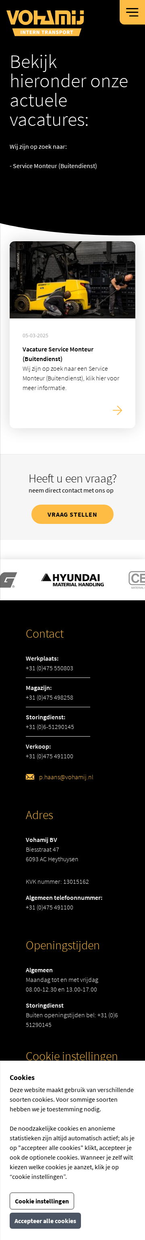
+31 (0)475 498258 (49, 697)
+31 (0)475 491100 (49, 756)
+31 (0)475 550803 (49, 668)
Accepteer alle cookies (45, 1221)
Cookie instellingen (42, 1201)
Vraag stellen (72, 514)
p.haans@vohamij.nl (66, 777)
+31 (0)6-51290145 (50, 727)
